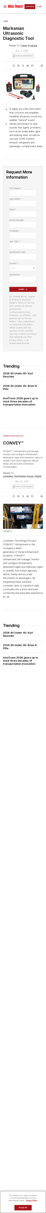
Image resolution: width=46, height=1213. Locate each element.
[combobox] (23, 268)
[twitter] (23, 65)
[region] (23, 1202)
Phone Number (16, 220)
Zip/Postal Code (17, 252)
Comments (14, 274)
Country (14, 263)
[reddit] (27, 65)
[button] (5, 7)
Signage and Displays (13, 436)
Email (12, 209)
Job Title (14, 241)
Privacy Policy (31, 1200)
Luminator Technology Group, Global (22, 476)
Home (5, 21)
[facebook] (14, 65)
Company (14, 230)
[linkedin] (18, 65)
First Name (15, 188)
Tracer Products (28, 45)
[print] (41, 65)
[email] (32, 65)
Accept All (23, 1208)
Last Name (15, 199)
